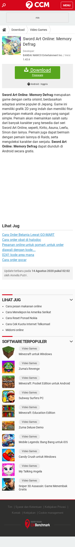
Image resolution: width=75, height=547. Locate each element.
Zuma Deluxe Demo (31, 427)
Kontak (16, 512)
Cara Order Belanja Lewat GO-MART (28, 235)
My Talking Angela (30, 471)
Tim (10, 506)
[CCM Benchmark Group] (37, 524)
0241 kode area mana (18, 255)
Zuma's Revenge (29, 368)
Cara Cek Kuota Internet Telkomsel (28, 324)
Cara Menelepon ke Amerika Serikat (28, 312)
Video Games (38, 29)
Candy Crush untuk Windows (37, 456)
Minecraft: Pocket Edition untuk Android (44, 383)
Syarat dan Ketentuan (28, 506)
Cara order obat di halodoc (21, 240)
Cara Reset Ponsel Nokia (21, 318)
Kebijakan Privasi (55, 506)
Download (18, 29)
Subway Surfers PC (31, 398)
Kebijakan (29, 512)
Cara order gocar (14, 260)
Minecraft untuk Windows (35, 354)
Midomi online (15, 330)
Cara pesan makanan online (24, 306)
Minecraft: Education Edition (37, 412)
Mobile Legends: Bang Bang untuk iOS (43, 442)
